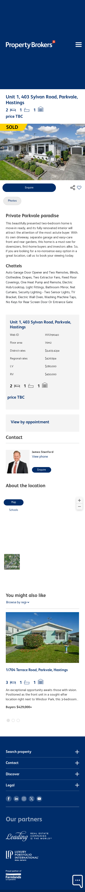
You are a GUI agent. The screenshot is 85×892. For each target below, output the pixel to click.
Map (13, 502)
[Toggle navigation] (72, 44)
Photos (12, 201)
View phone (40, 456)
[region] (42, 536)
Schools (13, 510)
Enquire (41, 470)
